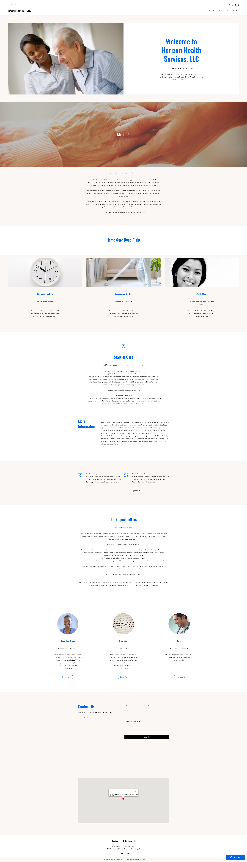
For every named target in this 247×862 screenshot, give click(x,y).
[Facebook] (235, 5)
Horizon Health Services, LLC (19, 10)
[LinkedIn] (232, 5)
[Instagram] (238, 5)
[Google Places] (230, 5)
